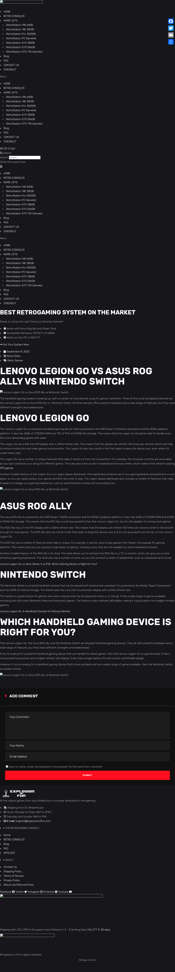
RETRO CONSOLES (14, 16)
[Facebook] (170, 21)
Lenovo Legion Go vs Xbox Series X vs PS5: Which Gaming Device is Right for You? (48, 564)
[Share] (170, 41)
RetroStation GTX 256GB (20, 47)
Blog (6, 56)
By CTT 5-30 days (99, 929)
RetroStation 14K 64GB (19, 25)
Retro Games (15, 360)
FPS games (6, 468)
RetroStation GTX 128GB (20, 42)
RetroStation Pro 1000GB (21, 33)
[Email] (170, 35)
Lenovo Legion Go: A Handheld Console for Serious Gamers (35, 611)
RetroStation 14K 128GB (20, 29)
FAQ (6, 60)
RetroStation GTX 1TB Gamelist (24, 51)
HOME (7, 11)
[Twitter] (170, 28)
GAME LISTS (10, 20)
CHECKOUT (10, 69)
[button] (87, 76)
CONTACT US (11, 65)
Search (4, 157)
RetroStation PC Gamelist (21, 38)
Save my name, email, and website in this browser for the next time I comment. (56, 766)
